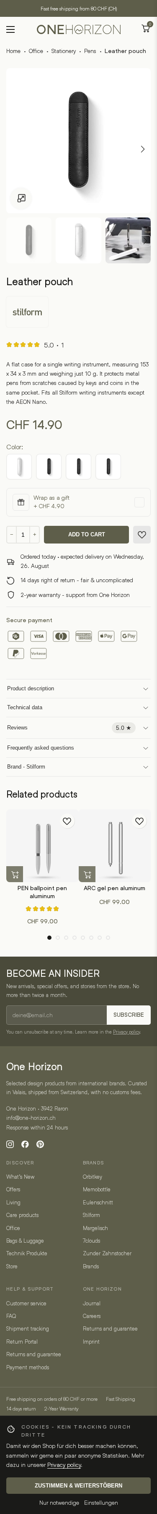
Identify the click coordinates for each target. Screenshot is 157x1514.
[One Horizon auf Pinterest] (40, 1144)
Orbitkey (92, 1176)
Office (36, 50)
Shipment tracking (27, 1328)
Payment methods (27, 1367)
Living (13, 1202)
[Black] (19, 467)
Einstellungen (101, 1502)
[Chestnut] (78, 467)
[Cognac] (108, 467)
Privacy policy (126, 1031)
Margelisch (95, 1228)
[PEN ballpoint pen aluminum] (42, 845)
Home (13, 50)
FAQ (11, 1315)
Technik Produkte (26, 1253)
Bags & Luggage (25, 1240)
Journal (91, 1303)
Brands (91, 1266)
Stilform (91, 1215)
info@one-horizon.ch (31, 1117)
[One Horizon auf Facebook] (25, 1144)
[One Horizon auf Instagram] (10, 1144)
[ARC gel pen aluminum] (115, 845)
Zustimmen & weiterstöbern (78, 1485)
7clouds (91, 1240)
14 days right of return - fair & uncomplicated (77, 579)
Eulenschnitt (98, 1202)
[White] (49, 467)
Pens (90, 50)
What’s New (20, 1176)
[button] (49, 938)
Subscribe (128, 1015)
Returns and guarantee (33, 1354)
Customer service (26, 1303)
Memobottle (97, 1189)
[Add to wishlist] (142, 535)
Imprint (91, 1341)
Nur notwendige (59, 1502)
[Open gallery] (20, 198)
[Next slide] (145, 241)
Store (12, 1266)
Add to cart (86, 534)
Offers (13, 1189)
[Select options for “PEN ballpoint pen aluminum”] (14, 874)
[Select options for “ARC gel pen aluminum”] (87, 874)
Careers (91, 1315)
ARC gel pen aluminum (114, 888)
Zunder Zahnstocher (107, 1253)
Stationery (63, 50)
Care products (22, 1215)
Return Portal (22, 1341)
